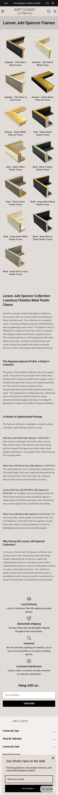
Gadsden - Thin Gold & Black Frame (15, 63)
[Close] (53, 758)
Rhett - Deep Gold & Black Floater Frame (42, 203)
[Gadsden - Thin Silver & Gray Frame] (15, 82)
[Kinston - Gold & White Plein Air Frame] (15, 116)
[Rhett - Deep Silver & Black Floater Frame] (42, 221)
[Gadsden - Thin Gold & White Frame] (42, 47)
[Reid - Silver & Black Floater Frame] (42, 151)
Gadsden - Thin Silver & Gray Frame (15, 98)
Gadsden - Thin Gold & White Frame (42, 63)
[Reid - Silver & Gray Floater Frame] (15, 186)
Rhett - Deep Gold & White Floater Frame (15, 238)
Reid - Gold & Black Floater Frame (43, 133)
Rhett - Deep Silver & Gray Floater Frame (15, 273)
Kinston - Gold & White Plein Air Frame (15, 133)
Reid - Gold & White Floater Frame (15, 168)
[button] (3, 11)
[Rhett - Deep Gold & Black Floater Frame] (42, 186)
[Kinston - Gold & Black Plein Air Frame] (42, 82)
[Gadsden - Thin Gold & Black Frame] (15, 47)
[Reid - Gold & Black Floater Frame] (42, 116)
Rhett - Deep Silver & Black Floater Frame (43, 238)
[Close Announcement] (52, 3)
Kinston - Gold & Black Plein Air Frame (42, 98)
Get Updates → (29, 788)
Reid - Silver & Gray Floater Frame (15, 203)
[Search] (49, 11)
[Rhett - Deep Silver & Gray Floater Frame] (15, 256)
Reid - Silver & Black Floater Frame (42, 168)
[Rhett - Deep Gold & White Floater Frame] (15, 221)
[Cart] (55, 11)
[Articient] (13, 11)
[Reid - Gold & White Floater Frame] (15, 151)
